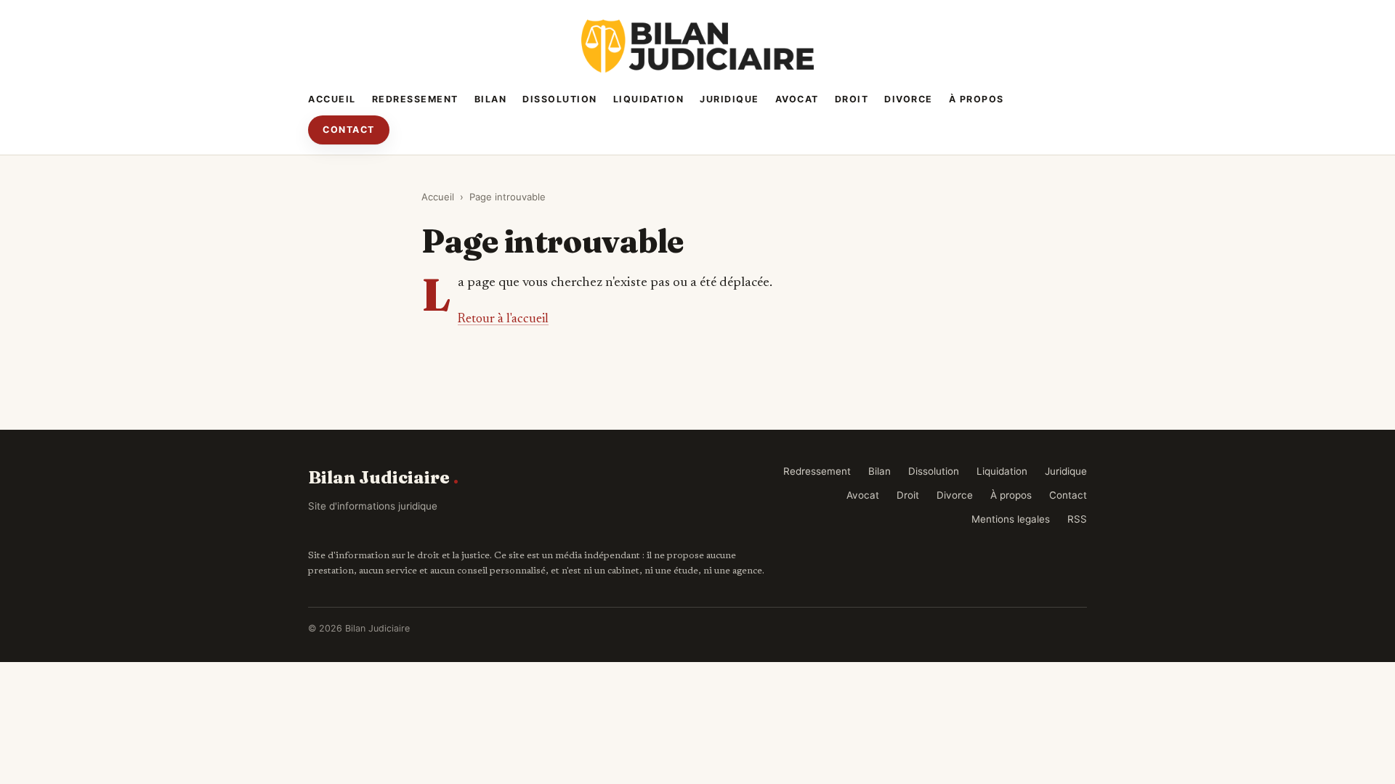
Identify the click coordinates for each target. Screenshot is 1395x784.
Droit (852, 99)
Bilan (490, 99)
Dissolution (559, 99)
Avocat (797, 99)
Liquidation (648, 99)
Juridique (729, 99)
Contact (349, 129)
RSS (1077, 519)
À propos (976, 99)
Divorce (908, 99)
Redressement (415, 99)
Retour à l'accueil (503, 319)
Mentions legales (1010, 519)
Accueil (332, 99)
